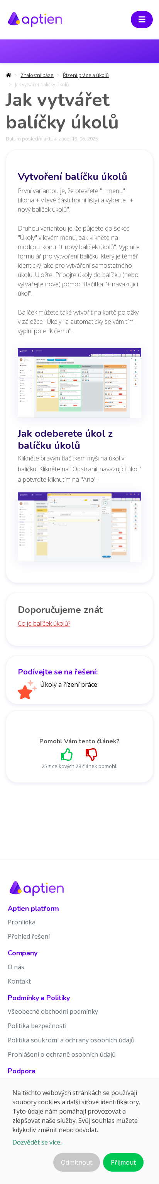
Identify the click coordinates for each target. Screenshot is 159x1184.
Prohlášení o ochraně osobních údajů (62, 1054)
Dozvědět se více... (38, 1142)
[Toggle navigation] (142, 19)
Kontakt (19, 981)
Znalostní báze (37, 75)
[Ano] (67, 754)
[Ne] (92, 754)
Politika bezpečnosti (37, 1025)
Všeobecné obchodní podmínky (53, 1011)
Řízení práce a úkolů (86, 75)
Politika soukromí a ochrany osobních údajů (71, 1040)
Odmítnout (76, 1162)
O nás (16, 967)
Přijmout (123, 1162)
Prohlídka (22, 922)
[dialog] (79, 1131)
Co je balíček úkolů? (44, 623)
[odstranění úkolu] (79, 529)
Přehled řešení (29, 936)
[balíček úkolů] (79, 385)
